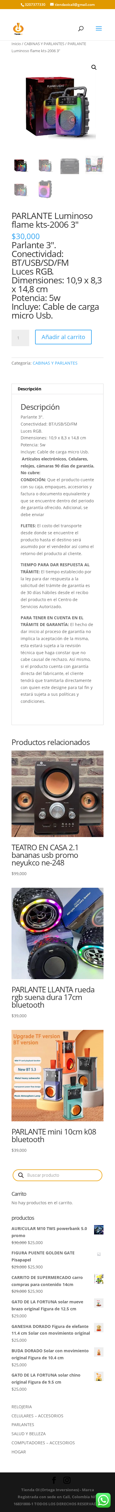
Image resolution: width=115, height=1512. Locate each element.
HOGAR (19, 1452)
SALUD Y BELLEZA (29, 1433)
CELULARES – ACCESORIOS (37, 1416)
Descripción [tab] (29, 389)
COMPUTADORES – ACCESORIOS (43, 1442)
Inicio (16, 43)
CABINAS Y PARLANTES (44, 43)
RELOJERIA (22, 1406)
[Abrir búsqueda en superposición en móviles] (58, 1175)
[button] (94, 67)
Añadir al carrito (63, 337)
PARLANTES (23, 1424)
